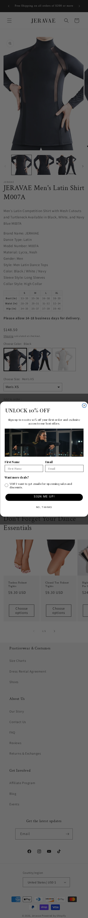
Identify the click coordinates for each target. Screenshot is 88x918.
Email (49, 462)
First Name (12, 462)
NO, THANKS (44, 508)
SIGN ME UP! (44, 497)
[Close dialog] (84, 405)
